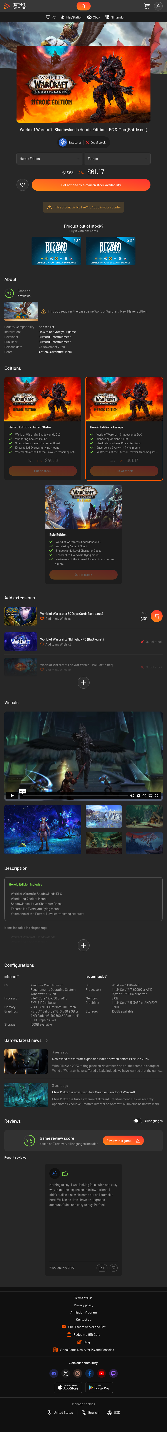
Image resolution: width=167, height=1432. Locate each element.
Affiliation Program (83, 1312)
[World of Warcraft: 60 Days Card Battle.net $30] (20, 616)
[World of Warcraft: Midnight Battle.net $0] (20, 641)
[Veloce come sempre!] (54, 1173)
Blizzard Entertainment (55, 337)
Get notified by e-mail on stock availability (91, 185)
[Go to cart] (147, 6)
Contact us (83, 1319)
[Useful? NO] (114, 1268)
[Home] (15, 6)
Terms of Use (83, 1298)
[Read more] (83, 1215)
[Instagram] (77, 1373)
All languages (153, 1121)
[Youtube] (101, 1373)
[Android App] (99, 1387)
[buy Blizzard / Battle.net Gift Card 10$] (56, 251)
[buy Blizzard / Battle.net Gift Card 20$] (110, 251)
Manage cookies (83, 1404)
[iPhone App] (68, 1387)
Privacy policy (83, 1305)
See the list (46, 327)
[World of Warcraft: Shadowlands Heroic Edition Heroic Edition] (42, 428)
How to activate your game (57, 332)
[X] (65, 1373)
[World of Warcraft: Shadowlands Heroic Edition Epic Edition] (83, 518)
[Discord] (53, 1373)
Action (43, 352)
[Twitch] (113, 1373)
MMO (68, 352)
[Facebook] (89, 1373)
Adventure (56, 352)
